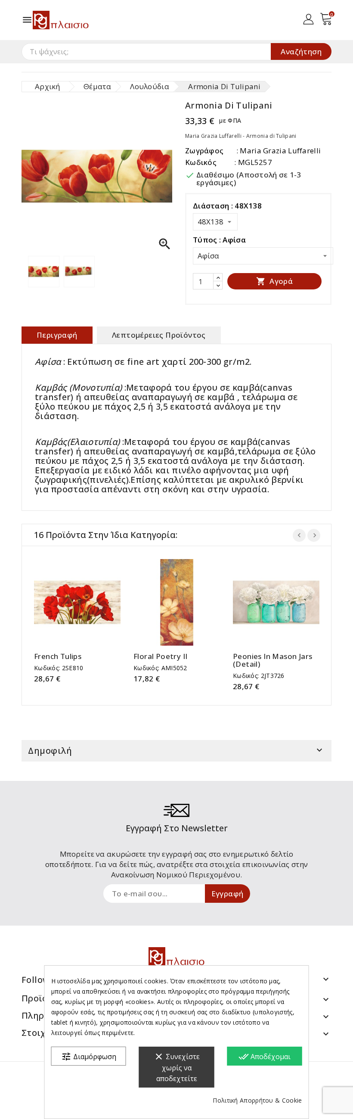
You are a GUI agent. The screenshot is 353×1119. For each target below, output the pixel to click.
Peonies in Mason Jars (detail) (272, 660)
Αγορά (274, 281)
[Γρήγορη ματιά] (85, 602)
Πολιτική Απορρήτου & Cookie (257, 1100)
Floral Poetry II (160, 656)
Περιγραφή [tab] (57, 335)
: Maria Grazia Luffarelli (278, 150)
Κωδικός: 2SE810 (59, 668)
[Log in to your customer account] (308, 18)
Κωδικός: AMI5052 (160, 668)
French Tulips (57, 656)
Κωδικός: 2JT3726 (259, 675)
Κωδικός (201, 162)
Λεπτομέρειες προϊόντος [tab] (159, 335)
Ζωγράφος (204, 150)
